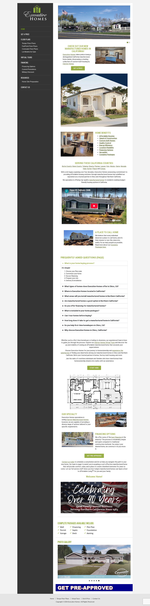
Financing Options (28, 66)
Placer (94, 169)
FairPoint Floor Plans (29, 46)
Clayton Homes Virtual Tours (104, 343)
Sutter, (89, 169)
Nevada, (123, 166)
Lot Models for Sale (29, 52)
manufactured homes (96, 180)
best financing (116, 437)
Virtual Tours (26, 57)
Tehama (85, 166)
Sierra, (118, 166)
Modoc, (113, 166)
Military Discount (28, 72)
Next (133, 559)
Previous (55, 559)
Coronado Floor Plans (30, 49)
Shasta (91, 166)
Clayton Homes (68, 64)
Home (23, 29)
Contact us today (68, 462)
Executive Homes (69, 55)
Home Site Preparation (30, 82)
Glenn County (77, 166)
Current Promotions (29, 69)
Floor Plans (25, 39)
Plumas (97, 166)
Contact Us (25, 87)
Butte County (67, 166)
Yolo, (108, 166)
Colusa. (103, 169)
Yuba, (85, 169)
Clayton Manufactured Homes (77, 420)
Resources (25, 77)
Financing (24, 62)
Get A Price (25, 34)
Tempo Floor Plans (29, 43)
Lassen (103, 166)
